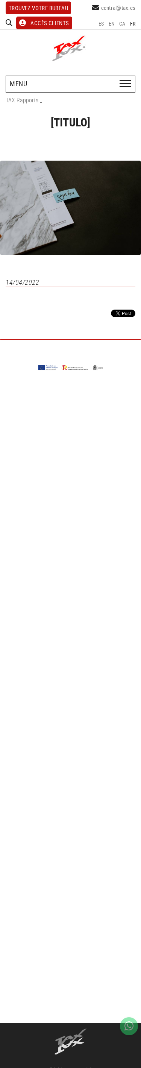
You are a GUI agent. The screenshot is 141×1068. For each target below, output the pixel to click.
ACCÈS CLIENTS (49, 23)
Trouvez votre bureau (38, 8)
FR (133, 23)
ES (101, 23)
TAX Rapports (22, 100)
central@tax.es (118, 7)
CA (122, 23)
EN (112, 23)
